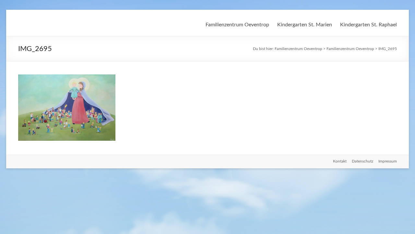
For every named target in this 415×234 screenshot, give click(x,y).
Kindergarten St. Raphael (368, 24)
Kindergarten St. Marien (304, 24)
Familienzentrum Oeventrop (237, 24)
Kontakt (340, 161)
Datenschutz (362, 161)
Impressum (387, 161)
